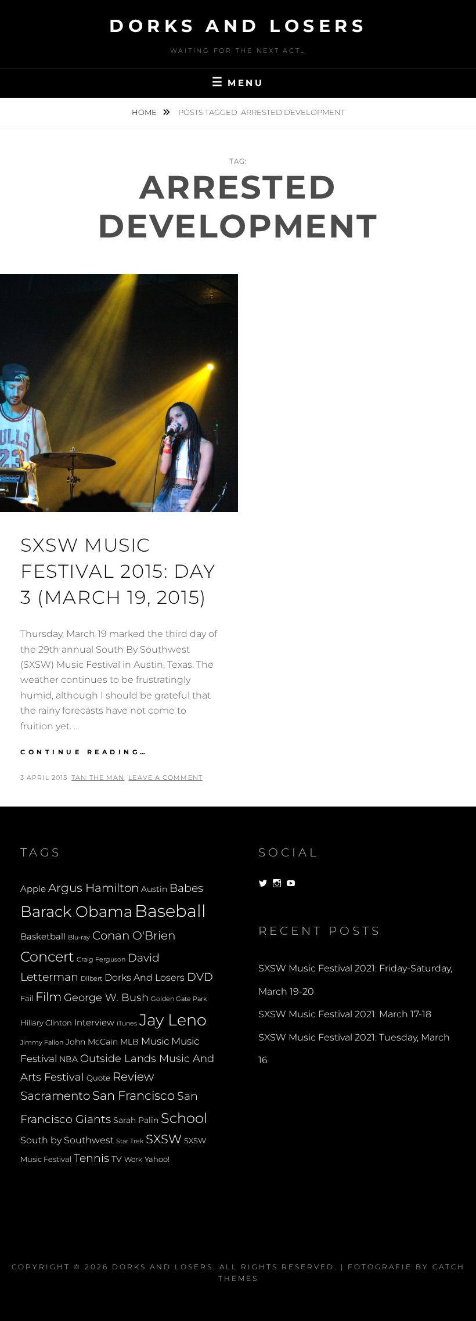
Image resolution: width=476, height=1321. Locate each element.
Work (133, 1160)
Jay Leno (173, 1020)
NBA (68, 1059)
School (184, 1117)
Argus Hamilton (93, 888)
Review (133, 1077)
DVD (200, 977)
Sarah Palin (135, 1120)
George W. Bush (106, 997)
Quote (98, 1078)
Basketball (43, 936)
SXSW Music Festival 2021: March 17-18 (344, 1014)
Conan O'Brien (133, 935)
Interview (94, 1022)
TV (116, 1159)
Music (155, 1041)
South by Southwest (67, 1140)
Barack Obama (76, 911)
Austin (154, 889)
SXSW (164, 1139)
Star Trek (129, 1141)
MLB (129, 1041)
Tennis (91, 1158)
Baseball (170, 911)
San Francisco (133, 1095)
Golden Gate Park (179, 999)
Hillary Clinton (46, 1022)
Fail (26, 998)
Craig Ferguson (101, 959)
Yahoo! (157, 1159)
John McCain (92, 1041)
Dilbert (91, 978)
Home (145, 112)
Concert (47, 956)
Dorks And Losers (238, 26)
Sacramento (55, 1096)
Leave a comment (165, 777)
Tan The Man (97, 777)
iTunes (127, 1023)
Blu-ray (79, 937)
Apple (33, 888)
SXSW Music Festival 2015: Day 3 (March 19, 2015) (118, 571)
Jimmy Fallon (41, 1042)
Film (48, 996)
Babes (186, 888)
